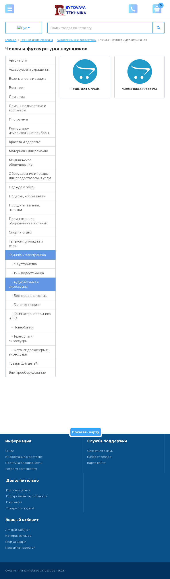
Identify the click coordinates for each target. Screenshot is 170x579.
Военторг (16, 88)
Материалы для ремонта (28, 151)
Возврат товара (99, 457)
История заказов (18, 535)
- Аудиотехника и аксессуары (24, 284)
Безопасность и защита (27, 79)
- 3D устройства (23, 264)
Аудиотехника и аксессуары (76, 39)
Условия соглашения (21, 468)
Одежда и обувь (22, 187)
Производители (18, 490)
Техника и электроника (36, 39)
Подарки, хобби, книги (27, 196)
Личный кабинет (17, 529)
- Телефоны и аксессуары (21, 338)
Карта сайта (96, 462)
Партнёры (14, 502)
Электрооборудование (27, 373)
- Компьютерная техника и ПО (30, 316)
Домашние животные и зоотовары (27, 108)
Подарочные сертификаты (26, 496)
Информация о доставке (24, 457)
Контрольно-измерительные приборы (29, 130)
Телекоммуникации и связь (26, 243)
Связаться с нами (100, 451)
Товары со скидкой (20, 508)
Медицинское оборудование (21, 162)
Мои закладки (15, 541)
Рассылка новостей (20, 547)
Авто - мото (18, 60)
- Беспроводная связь (27, 296)
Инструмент (18, 119)
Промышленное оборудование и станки (28, 221)
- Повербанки (21, 327)
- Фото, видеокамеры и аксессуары (28, 352)
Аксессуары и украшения (29, 70)
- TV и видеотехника (26, 273)
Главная (10, 39)
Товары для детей (23, 363)
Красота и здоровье (25, 142)
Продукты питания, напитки (24, 207)
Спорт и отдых (20, 232)
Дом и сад (17, 97)
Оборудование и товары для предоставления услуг (30, 176)
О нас (9, 451)
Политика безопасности (23, 462)
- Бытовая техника (25, 305)
